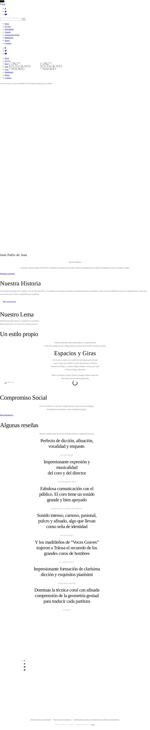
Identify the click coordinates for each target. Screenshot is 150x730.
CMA (93, 724)
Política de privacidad (41, 719)
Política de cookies (62, 719)
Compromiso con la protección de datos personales (96, 719)
